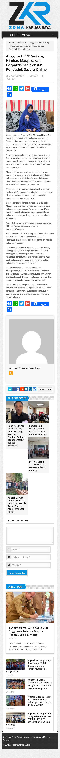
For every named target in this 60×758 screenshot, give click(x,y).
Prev (42, 389)
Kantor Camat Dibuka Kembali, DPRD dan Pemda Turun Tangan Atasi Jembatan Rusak (17, 504)
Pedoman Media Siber (21, 745)
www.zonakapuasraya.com (29, 737)
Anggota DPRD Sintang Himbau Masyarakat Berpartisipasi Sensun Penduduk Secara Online (26, 63)
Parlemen (22, 43)
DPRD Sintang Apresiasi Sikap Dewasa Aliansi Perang (37, 466)
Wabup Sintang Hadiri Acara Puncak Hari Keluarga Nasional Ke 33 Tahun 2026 (39, 701)
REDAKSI (7, 745)
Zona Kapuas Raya (16, 75)
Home (11, 43)
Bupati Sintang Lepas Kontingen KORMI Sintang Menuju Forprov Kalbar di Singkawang (28, 666)
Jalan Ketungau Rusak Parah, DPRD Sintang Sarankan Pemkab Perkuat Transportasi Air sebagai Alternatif (16, 435)
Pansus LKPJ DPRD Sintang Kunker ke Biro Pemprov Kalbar (37, 430)
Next (49, 389)
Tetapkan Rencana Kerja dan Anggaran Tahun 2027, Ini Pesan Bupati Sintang (28, 631)
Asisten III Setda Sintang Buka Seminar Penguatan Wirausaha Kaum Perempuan (40, 684)
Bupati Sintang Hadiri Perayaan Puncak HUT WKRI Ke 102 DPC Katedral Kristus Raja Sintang (28, 719)
